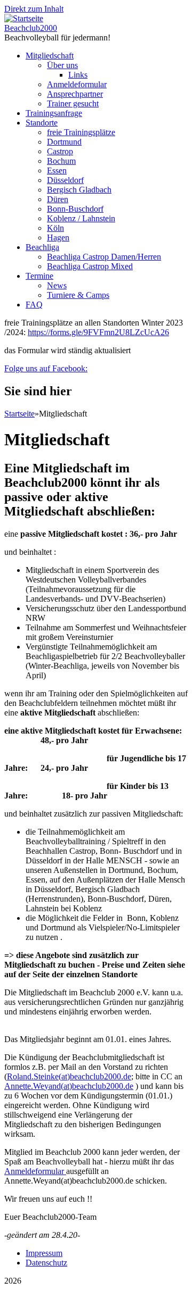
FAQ (34, 304)
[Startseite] (23, 18)
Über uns (62, 65)
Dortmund (64, 141)
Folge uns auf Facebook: (45, 368)
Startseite (19, 413)
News (57, 285)
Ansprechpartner (75, 93)
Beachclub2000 (30, 27)
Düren (57, 199)
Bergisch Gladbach (79, 189)
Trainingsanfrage (54, 113)
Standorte (42, 122)
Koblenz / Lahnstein (81, 218)
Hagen (58, 237)
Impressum (44, 1253)
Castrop (60, 151)
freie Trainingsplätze (81, 132)
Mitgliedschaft (50, 55)
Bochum (61, 160)
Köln (55, 227)
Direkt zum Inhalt (33, 8)
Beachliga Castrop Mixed (90, 266)
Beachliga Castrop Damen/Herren (104, 256)
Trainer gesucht (73, 103)
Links (77, 74)
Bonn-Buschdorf (75, 208)
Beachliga (42, 247)
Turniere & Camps (78, 294)
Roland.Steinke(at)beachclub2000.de (69, 1076)
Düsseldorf (65, 180)
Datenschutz (46, 1262)
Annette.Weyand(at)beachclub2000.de (68, 1086)
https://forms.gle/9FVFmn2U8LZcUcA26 (98, 332)
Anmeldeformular (77, 84)
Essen (57, 170)
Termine (39, 275)
